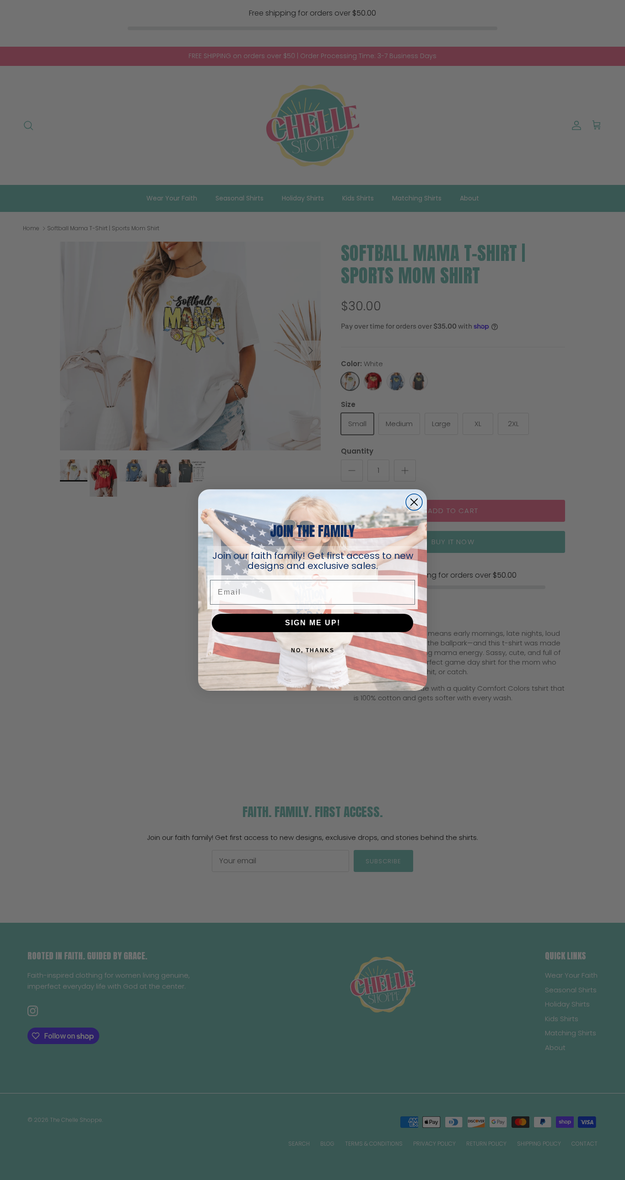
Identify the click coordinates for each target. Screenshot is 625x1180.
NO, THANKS (312, 650)
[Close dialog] (414, 502)
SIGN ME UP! (312, 623)
